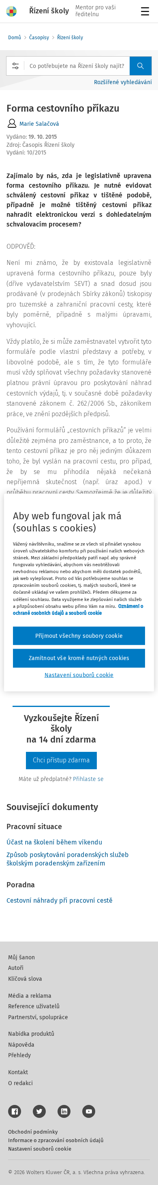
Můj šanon (21, 957)
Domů (14, 37)
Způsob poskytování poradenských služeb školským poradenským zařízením (67, 859)
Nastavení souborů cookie (39, 1149)
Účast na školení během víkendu (54, 842)
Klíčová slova (25, 979)
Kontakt (18, 1072)
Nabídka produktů (31, 1034)
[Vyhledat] (141, 66)
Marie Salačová (39, 124)
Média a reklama (29, 995)
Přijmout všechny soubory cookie (79, 635)
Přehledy (19, 1055)
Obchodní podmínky (33, 1132)
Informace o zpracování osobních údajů (56, 1140)
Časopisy (39, 37)
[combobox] (79, 66)
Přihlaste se (88, 779)
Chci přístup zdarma (61, 760)
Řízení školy (70, 37)
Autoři (15, 968)
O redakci (20, 1083)
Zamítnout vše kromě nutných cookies (79, 658)
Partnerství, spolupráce (38, 1017)
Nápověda (21, 1044)
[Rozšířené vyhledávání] (15, 66)
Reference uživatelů (34, 1006)
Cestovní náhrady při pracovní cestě (59, 900)
